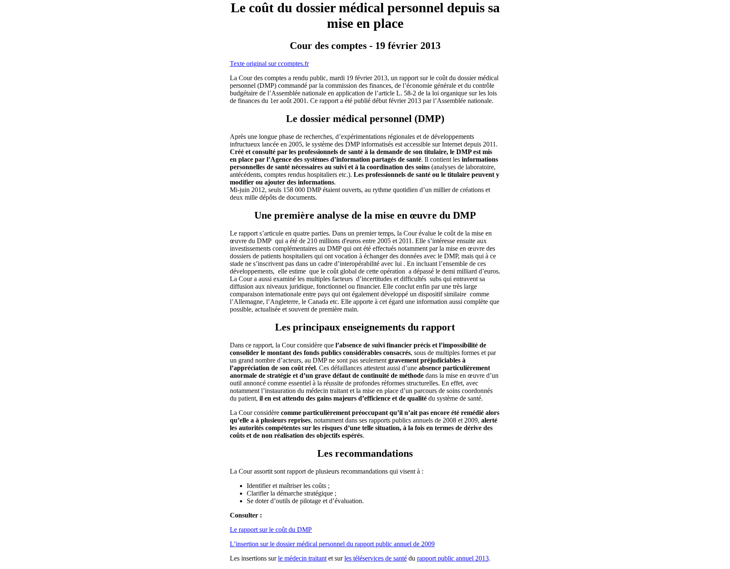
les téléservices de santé (375, 558)
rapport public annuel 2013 (453, 558)
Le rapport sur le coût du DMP (271, 529)
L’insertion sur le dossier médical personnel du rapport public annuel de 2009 (332, 543)
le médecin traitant (302, 558)
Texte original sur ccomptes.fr (269, 63)
